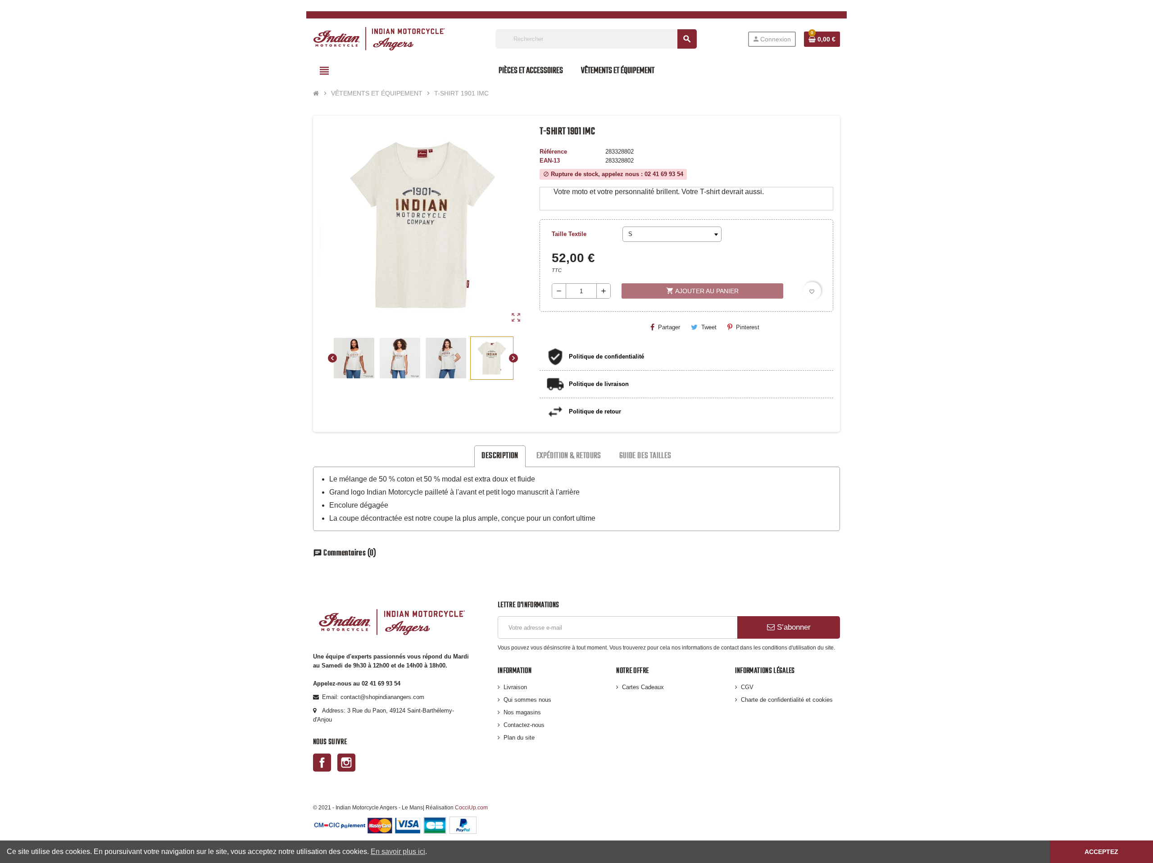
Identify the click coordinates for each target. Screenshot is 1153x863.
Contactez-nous (524, 725)
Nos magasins (522, 712)
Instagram (346, 763)
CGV (747, 687)
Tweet (709, 327)
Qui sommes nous (527, 699)
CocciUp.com (471, 807)
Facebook (322, 763)
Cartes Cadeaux (643, 687)
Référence (553, 151)
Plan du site (519, 737)
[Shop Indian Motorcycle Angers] (379, 38)
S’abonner (793, 627)
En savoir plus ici (398, 851)
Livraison (515, 687)
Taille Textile (569, 234)
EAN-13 (550, 160)
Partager (669, 327)
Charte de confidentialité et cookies (787, 699)
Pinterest (747, 327)
